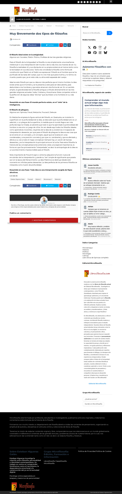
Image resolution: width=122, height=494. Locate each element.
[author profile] (11, 40)
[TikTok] (88, 2)
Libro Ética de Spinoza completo (96, 258)
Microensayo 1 (48, 179)
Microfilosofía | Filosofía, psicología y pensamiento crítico (24, 492)
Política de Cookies (103, 451)
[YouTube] (91, 2)
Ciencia (86, 256)
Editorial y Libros (39, 19)
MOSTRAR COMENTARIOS (44, 220)
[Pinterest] (94, 2)
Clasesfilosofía (61, 461)
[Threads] (97, 2)
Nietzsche (57, 179)
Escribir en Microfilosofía (93, 404)
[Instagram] (85, 2)
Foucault (30, 179)
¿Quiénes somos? (91, 399)
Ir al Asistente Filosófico (93, 85)
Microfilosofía (49, 463)
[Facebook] (82, 2)
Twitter (51, 45)
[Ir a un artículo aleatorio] (110, 1)
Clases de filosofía (23, 19)
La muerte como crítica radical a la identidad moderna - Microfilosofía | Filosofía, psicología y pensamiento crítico (97, 200)
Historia (86, 250)
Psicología (87, 254)
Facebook (32, 45)
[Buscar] (109, 33)
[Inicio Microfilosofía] (12, 19)
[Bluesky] (100, 2)
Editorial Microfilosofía (97, 384)
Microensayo (88, 248)
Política (86, 252)
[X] (78, 2)
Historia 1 (38, 179)
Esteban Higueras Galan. (18, 179)
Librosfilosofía (49, 461)
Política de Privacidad (87, 451)
